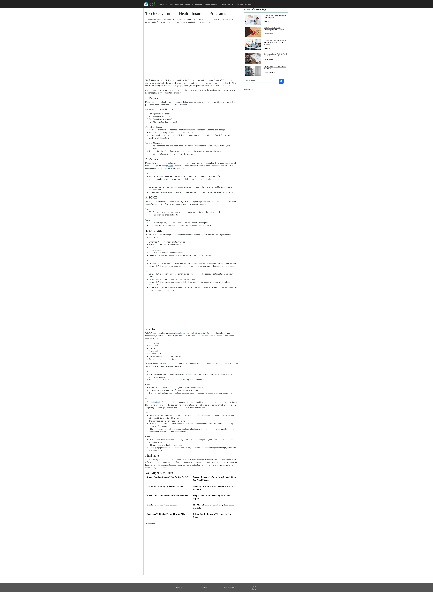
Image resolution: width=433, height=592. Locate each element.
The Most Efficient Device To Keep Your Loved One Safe (213, 506)
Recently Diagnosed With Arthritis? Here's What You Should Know (214, 478)
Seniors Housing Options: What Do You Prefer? (167, 477)
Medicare (149, 109)
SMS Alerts (253, 587)
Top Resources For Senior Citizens (162, 505)
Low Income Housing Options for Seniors (165, 486)
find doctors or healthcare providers (182, 225)
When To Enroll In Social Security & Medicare (167, 495)
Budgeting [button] (225, 4)
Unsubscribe (228, 587)
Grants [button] (163, 4)
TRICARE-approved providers (202, 263)
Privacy (179, 587)
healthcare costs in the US (158, 19)
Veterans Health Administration (190, 333)
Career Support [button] (211, 4)
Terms (204, 587)
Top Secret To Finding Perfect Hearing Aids (166, 514)
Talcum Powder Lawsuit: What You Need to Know (212, 515)
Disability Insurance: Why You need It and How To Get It (214, 487)
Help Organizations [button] (241, 4)
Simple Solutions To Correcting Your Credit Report (212, 497)
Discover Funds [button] (175, 4)
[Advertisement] (191, 49)
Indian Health (156, 402)
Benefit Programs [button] (193, 4)
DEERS (208, 255)
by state (169, 166)
